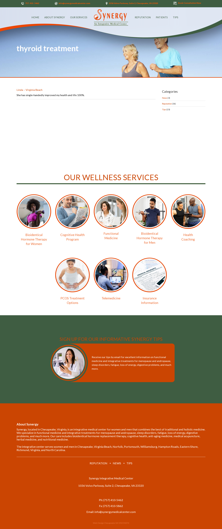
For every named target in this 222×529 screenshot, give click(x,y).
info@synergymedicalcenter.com (74, 3)
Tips (164, 109)
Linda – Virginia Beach (29, 89)
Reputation (167, 103)
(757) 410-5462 (113, 500)
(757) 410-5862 (113, 506)
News (164, 98)
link (34, 221)
